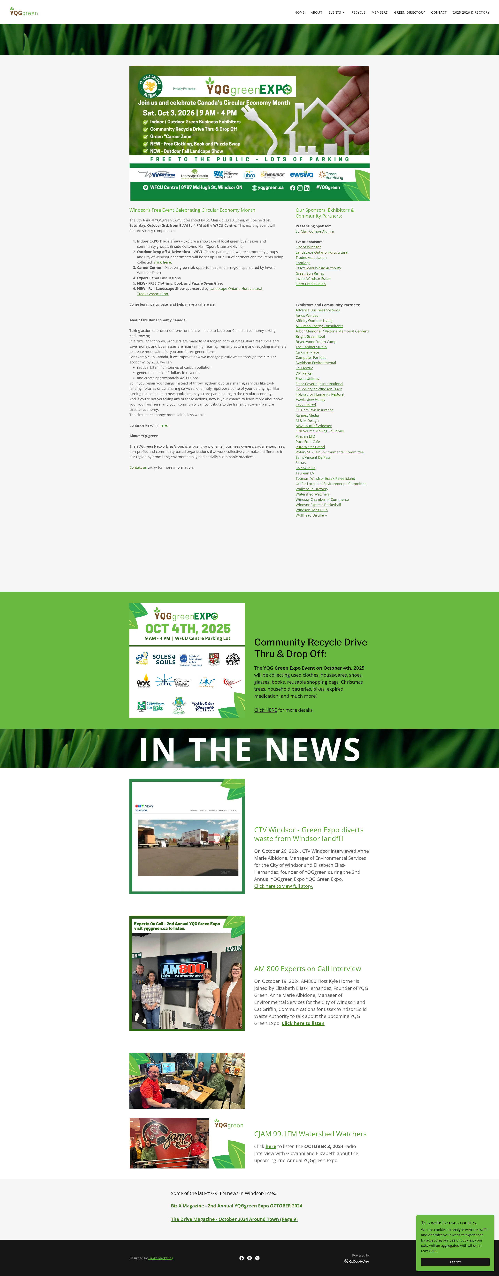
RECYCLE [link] (358, 12)
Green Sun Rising (310, 273)
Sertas (301, 462)
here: (164, 425)
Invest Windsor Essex (313, 278)
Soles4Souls (305, 468)
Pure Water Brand (310, 446)
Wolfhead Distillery (311, 515)
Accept (455, 1262)
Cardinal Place (307, 352)
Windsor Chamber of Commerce (322, 499)
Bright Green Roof (310, 336)
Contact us (138, 467)
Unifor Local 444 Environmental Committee (331, 483)
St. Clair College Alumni (315, 231)
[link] (24, 11)
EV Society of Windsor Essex (319, 389)
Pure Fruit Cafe (308, 441)
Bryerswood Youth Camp (316, 341)
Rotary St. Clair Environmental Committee (330, 452)
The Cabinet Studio (311, 347)
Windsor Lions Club (312, 510)
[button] (337, 12)
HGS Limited (306, 404)
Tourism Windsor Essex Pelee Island (325, 478)
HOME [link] (300, 12)
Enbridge (303, 262)
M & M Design (307, 420)
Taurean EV (305, 473)
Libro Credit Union (311, 283)
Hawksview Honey (310, 399)
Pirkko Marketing (160, 1258)
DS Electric (304, 368)
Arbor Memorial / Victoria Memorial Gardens (332, 331)
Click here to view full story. (283, 886)
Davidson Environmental (316, 362)
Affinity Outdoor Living (314, 320)
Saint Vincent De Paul (313, 457)
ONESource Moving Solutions (320, 431)
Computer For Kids (311, 357)
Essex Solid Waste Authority (318, 268)
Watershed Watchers (313, 494)
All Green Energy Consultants (319, 326)
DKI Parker (304, 373)
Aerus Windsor (308, 315)
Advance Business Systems (318, 310)
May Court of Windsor (314, 425)
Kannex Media (307, 415)
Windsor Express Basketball (318, 504)
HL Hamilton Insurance (314, 410)
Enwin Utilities (307, 378)
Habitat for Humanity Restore (320, 394)
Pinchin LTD (305, 436)
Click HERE (265, 710)
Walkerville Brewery (312, 489)
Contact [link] (439, 12)
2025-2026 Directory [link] (471, 12)
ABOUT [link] (316, 12)
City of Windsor (308, 247)
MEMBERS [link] (380, 12)
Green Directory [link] (409, 12)
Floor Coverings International (319, 383)
